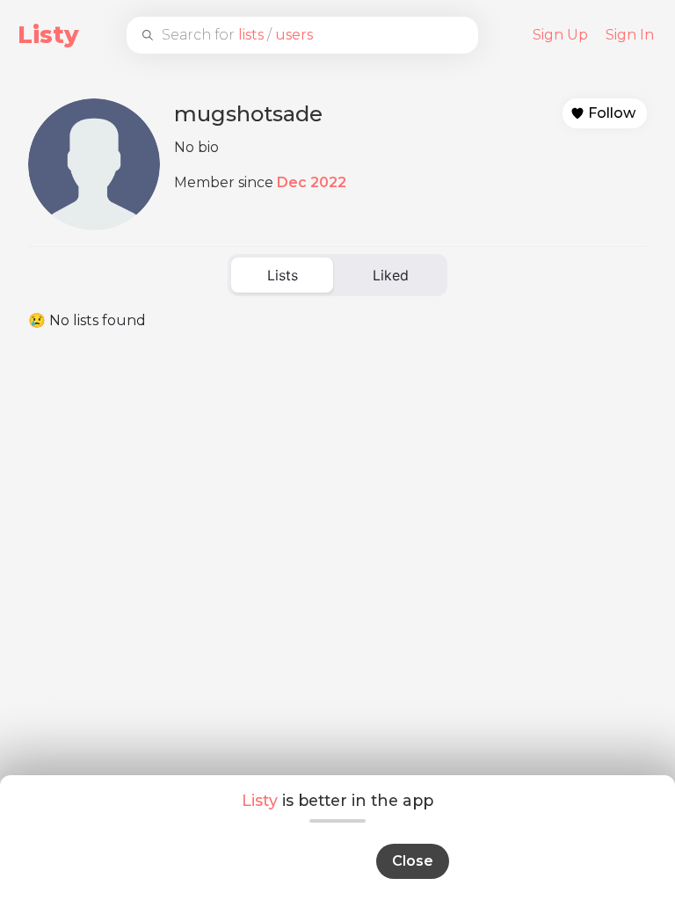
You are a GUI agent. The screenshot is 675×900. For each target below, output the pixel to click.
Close (412, 861)
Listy (48, 34)
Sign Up (560, 34)
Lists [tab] (282, 275)
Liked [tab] (391, 275)
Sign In (630, 34)
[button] (604, 113)
